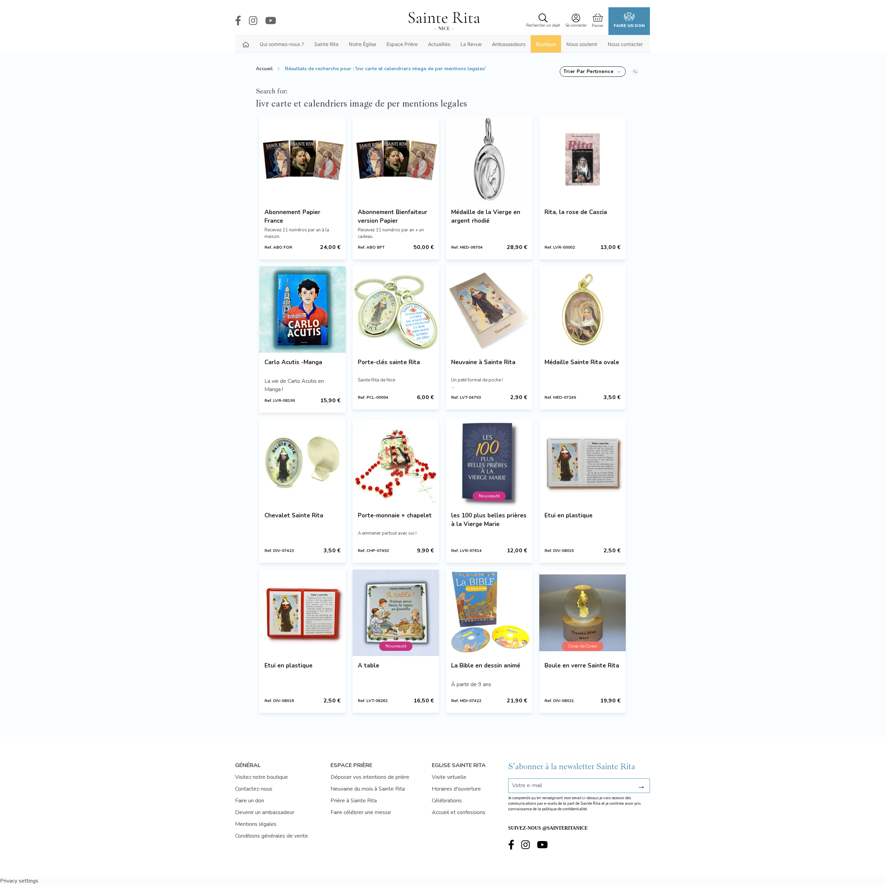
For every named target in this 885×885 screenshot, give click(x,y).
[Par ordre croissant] (635, 71)
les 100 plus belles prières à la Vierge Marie (489, 519)
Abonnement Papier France (292, 216)
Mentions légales (256, 824)
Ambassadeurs (508, 44)
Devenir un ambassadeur (264, 812)
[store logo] (444, 21)
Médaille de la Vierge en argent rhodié (485, 216)
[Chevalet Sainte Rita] (302, 463)
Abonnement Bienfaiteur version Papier (392, 216)
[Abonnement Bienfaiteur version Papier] (396, 159)
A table (368, 666)
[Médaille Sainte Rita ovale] (582, 309)
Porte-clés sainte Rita (389, 362)
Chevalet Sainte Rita (293, 515)
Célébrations (447, 800)
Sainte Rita (326, 44)
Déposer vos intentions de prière (369, 777)
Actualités (439, 44)
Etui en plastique (568, 515)
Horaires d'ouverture (456, 789)
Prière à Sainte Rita (353, 800)
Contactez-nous (253, 789)
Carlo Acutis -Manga (293, 362)
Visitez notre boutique (261, 777)
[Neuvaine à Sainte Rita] (489, 309)
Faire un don (629, 25)
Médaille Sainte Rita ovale (581, 362)
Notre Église (362, 44)
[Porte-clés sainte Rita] (396, 309)
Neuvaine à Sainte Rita (483, 362)
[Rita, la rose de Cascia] (582, 159)
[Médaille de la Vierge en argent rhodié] (489, 159)
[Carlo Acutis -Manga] (302, 309)
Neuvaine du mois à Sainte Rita (367, 789)
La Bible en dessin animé (485, 666)
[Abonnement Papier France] (302, 159)
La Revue (471, 44)
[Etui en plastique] (582, 463)
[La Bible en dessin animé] (489, 613)
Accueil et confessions (458, 812)
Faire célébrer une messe (360, 812)
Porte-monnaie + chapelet (395, 515)
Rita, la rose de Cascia (575, 212)
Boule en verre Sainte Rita (581, 666)
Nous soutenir (581, 44)
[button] (593, 71)
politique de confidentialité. (565, 809)
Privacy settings (19, 881)
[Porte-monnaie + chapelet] (396, 463)
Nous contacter (625, 44)
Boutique (546, 44)
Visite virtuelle (449, 777)
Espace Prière (402, 44)
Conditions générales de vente (271, 836)
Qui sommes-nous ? (282, 44)
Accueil (264, 68)
